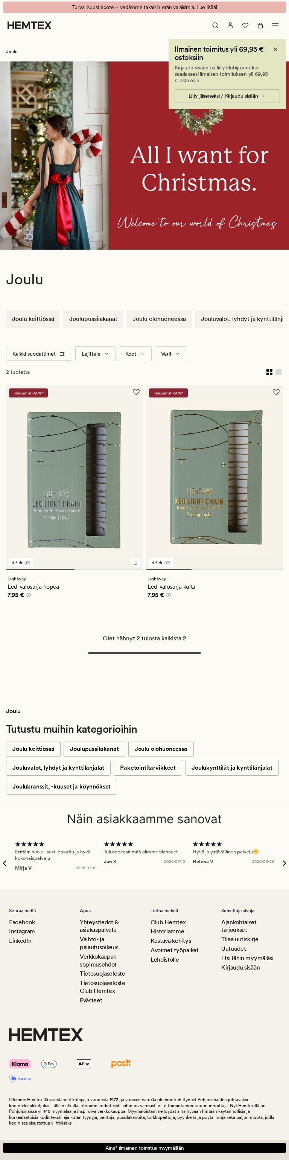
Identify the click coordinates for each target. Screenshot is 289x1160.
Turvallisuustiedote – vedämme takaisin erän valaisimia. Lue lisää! (144, 7)
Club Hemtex (168, 922)
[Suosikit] (245, 25)
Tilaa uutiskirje (240, 939)
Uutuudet (233, 948)
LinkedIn (20, 940)
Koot (130, 354)
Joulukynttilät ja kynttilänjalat (232, 767)
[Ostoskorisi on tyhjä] (260, 25)
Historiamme (167, 931)
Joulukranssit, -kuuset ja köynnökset (61, 786)
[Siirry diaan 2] (109, 569)
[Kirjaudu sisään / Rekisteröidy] (230, 25)
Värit (166, 354)
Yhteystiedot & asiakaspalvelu (99, 926)
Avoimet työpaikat (175, 950)
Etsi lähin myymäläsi (247, 958)
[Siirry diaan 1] (40, 569)
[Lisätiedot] (27, 596)
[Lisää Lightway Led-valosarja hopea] (135, 562)
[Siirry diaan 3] (260, 569)
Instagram (22, 931)
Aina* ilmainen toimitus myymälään (144, 1148)
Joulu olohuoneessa (159, 318)
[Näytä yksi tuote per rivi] (278, 371)
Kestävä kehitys (171, 940)
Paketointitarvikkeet (148, 767)
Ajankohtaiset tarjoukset (239, 926)
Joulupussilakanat (93, 318)
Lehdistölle (165, 959)
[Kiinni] (275, 49)
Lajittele (91, 354)
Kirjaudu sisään (240, 967)
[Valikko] (275, 25)
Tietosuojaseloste (102, 973)
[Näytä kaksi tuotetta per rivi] (269, 371)
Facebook (22, 922)
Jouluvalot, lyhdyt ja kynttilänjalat (58, 767)
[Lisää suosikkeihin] (136, 392)
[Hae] (215, 25)
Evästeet (91, 1000)
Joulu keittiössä (33, 318)
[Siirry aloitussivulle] (30, 25)
